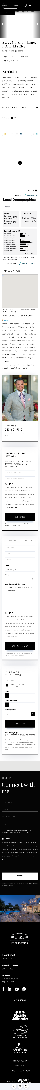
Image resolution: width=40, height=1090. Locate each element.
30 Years (11, 685)
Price (7, 692)
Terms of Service (19, 655)
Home (4, 365)
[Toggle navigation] (36, 6)
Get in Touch (20, 1000)
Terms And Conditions (20, 1071)
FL (18, 365)
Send (20, 876)
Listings (12, 365)
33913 (6, 368)
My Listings (8, 433)
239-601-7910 (25, 6)
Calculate (20, 724)
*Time (7, 575)
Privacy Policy (12, 508)
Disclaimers (20, 1066)
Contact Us (12, 541)
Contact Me (26, 433)
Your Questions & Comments (15, 584)
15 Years (22, 685)
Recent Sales (17, 433)
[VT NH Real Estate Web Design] (24, 1082)
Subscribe (20, 517)
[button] (3, 24)
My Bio (7, 435)
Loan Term (9, 681)
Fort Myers (31, 365)
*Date (7, 565)
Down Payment (11, 701)
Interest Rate (10, 710)
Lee (23, 365)
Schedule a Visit (27, 541)
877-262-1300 (7, 969)
